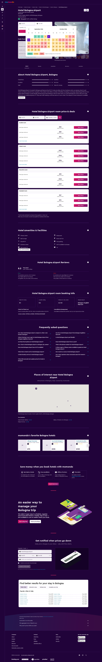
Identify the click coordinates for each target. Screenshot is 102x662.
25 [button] (45, 46)
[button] (2, 2)
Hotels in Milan (57, 594)
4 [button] (45, 36)
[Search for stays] (2, 9)
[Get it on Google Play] (81, 637)
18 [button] (45, 43)
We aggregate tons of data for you (28, 623)
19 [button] (48, 43)
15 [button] (35, 43)
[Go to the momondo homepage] (9, 2)
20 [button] (28, 46)
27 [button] (28, 49)
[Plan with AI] (2, 18)
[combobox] (36, 552)
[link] (53, 484)
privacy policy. (42, 569)
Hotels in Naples (57, 600)
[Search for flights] (2, 6)
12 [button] (48, 39)
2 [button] (38, 36)
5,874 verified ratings (32, 19)
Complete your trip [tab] (53, 587)
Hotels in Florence (58, 596)
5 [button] (48, 36)
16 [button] (38, 43)
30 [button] (38, 49)
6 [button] (28, 39)
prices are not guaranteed (48, 616)
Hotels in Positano (58, 598)
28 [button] (32, 49)
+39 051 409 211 (22, 17)
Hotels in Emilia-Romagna (44, 7)
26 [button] (48, 46)
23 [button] (38, 46)
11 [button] (45, 39)
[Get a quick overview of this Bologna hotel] (88, 75)
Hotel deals (20, 7)
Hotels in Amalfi (23, 598)
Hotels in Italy (34, 7)
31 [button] (73, 49)
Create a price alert (76, 476)
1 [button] (35, 36)
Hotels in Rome (23, 594)
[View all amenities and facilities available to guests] (88, 230)
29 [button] (35, 49)
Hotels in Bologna (53, 7)
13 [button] (28, 43)
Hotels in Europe (27, 7)
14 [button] (32, 43)
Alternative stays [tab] (33, 587)
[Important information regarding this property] (88, 293)
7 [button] (63, 39)
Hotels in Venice (23, 596)
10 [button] (42, 39)
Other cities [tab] (23, 587)
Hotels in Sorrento (24, 600)
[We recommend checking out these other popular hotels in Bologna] (88, 435)
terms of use (35, 569)
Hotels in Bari (57, 603)
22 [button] (35, 46)
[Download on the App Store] (81, 640)
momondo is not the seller (26, 620)
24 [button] (42, 46)
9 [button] (38, 39)
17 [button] (42, 43)
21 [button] (32, 46)
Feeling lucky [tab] (43, 587)
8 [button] (35, 39)
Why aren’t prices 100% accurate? (28, 625)
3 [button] (73, 36)
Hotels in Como (23, 603)
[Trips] (2, 22)
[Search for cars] (2, 12)
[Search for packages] (2, 15)
